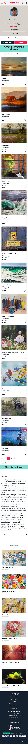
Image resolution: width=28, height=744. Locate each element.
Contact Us (14, 708)
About (16, 37)
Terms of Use (14, 741)
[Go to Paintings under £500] (14, 584)
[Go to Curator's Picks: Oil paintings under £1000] (14, 679)
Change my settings (14, 722)
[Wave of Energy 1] (14, 277)
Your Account (14, 699)
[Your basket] (26, 3)
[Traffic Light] (14, 441)
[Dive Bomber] (14, 378)
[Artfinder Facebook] (9, 694)
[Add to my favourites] (25, 84)
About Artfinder (14, 697)
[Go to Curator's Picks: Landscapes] (14, 655)
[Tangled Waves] (14, 207)
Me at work (23, 37)
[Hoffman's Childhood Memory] (14, 244)
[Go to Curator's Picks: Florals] (14, 631)
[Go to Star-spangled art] (14, 560)
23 (19, 25)
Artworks (4, 37)
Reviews (10, 37)
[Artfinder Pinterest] (18, 694)
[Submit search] (5, 3)
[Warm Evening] (14, 104)
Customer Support (14, 706)
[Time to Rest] (14, 138)
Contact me (21, 42)
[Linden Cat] (14, 171)
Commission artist (7, 42)
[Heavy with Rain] (14, 411)
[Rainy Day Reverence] (14, 309)
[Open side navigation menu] (1, 2)
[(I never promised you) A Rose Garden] (14, 342)
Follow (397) (15, 33)
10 (2, 462)
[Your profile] (22, 2)
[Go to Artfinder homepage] (14, 2)
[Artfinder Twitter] (12, 694)
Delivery (14, 701)
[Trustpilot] (14, 733)
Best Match (20, 54)
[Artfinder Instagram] (15, 694)
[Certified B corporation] (14, 728)
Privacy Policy (22, 741)
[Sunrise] (14, 71)
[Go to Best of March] (14, 607)
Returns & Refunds (14, 703)
